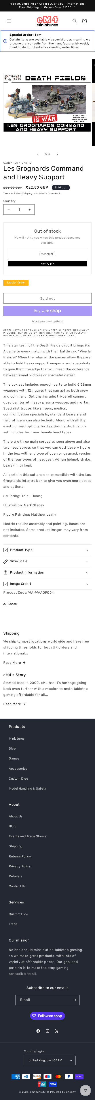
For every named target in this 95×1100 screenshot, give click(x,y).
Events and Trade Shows (27, 836)
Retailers (15, 876)
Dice (12, 748)
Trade (13, 924)
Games (14, 758)
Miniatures (17, 738)
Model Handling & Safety (27, 788)
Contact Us (17, 886)
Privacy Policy (20, 866)
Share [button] (12, 604)
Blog (12, 826)
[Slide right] (57, 154)
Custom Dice (18, 779)
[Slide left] (38, 154)
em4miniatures (39, 1091)
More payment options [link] (47, 321)
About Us (16, 816)
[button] (9, 21)
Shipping (27, 193)
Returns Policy (20, 856)
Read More (12, 663)
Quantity (9, 201)
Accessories (18, 769)
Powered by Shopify (63, 1091)
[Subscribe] (74, 1000)
